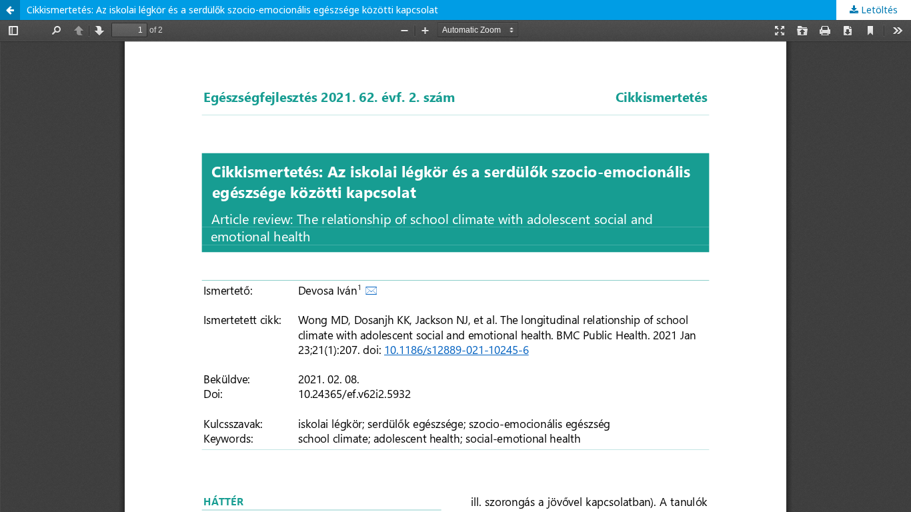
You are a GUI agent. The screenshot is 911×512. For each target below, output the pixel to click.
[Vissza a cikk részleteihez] (10, 10)
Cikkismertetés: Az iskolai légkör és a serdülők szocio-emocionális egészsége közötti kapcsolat (232, 9)
